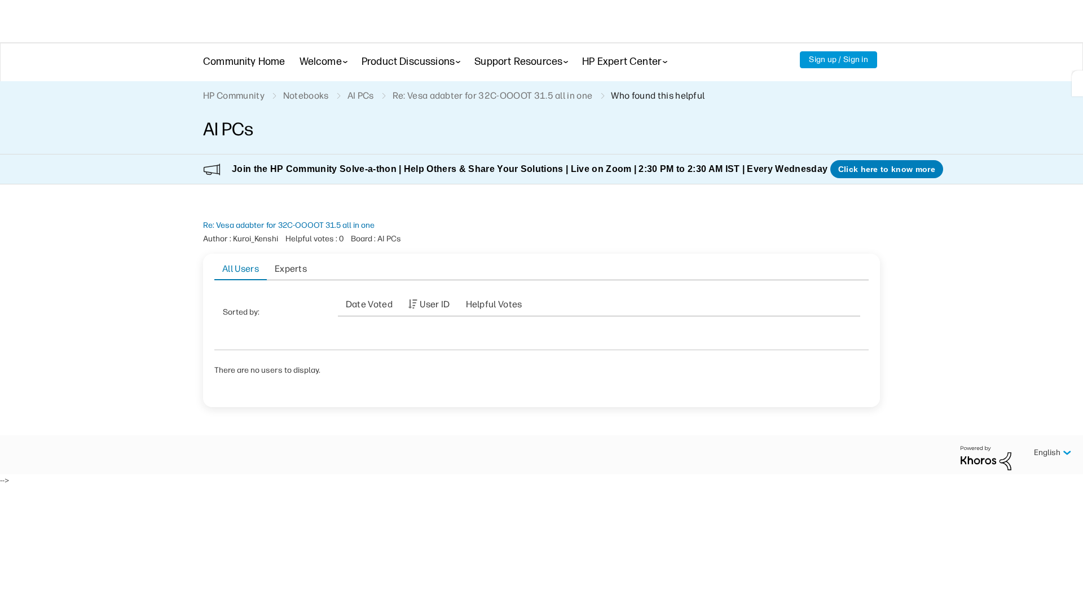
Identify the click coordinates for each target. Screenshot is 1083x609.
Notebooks (306, 95)
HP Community (234, 95)
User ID (435, 304)
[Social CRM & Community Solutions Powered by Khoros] (986, 457)
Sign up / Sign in (838, 59)
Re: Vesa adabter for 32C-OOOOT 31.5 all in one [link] (493, 95)
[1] (1077, 83)
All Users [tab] (240, 268)
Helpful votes (494, 304)
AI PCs (360, 95)
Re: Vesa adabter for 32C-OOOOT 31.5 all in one (289, 225)
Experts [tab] (291, 268)
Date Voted (369, 304)
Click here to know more (886, 169)
